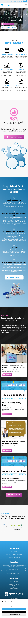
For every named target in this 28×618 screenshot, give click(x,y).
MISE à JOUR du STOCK (14, 584)
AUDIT (14, 587)
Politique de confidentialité (14, 557)
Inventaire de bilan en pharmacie (14, 573)
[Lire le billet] (14, 353)
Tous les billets (15, 494)
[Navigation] (26, 5)
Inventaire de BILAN (14, 581)
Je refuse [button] (14, 611)
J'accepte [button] (14, 609)
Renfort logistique (14, 588)
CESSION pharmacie (14, 583)
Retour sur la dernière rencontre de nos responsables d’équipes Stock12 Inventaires (14, 566)
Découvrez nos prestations (10, 27)
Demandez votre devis (8, 24)
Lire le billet (8, 374)
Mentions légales (14, 555)
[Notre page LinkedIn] (26, 1)
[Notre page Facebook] (24, 1)
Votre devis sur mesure (15, 137)
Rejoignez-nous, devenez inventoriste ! (14, 554)
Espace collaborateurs (18, 1)
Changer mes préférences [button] (14, 614)
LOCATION (14, 585)
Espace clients (9, 1)
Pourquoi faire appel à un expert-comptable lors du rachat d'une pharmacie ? (14, 571)
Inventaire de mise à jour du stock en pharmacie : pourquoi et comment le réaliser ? (14, 568)
